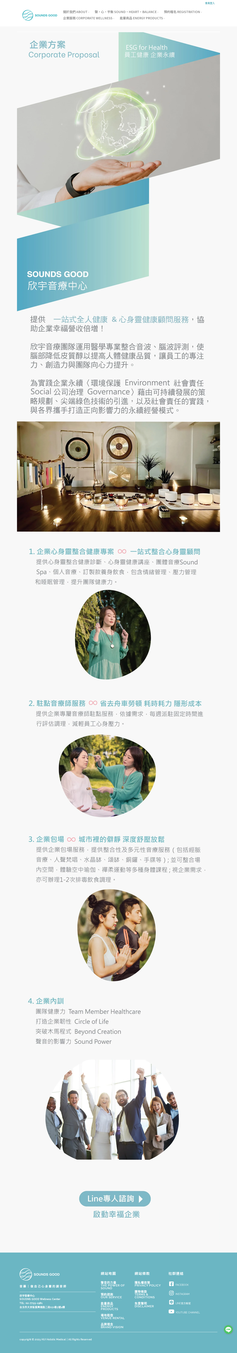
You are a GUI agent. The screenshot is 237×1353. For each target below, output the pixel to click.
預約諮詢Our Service (111, 1296)
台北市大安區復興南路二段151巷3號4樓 (42, 1307)
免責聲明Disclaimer (144, 1305)
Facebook (182, 1284)
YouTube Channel (188, 1312)
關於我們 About (75, 12)
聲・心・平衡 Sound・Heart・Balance (126, 12)
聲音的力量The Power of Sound (113, 1285)
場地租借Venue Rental (113, 1317)
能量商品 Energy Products (141, 18)
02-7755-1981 (34, 1303)
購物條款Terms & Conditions (145, 1294)
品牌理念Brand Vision (112, 1326)
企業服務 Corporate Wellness (87, 18)
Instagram (182, 1294)
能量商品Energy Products (109, 1306)
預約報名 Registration (182, 12)
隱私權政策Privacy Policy (148, 1284)
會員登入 (210, 3)
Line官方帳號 (183, 1303)
